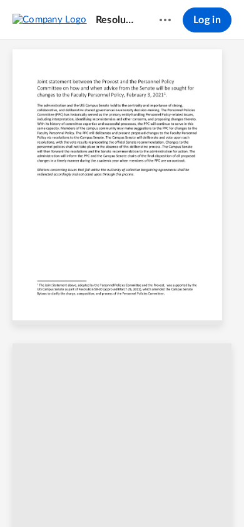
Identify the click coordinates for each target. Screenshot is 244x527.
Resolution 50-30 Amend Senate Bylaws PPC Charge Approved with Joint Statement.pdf (116, 20)
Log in (207, 20)
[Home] (50, 19)
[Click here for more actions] (165, 19)
